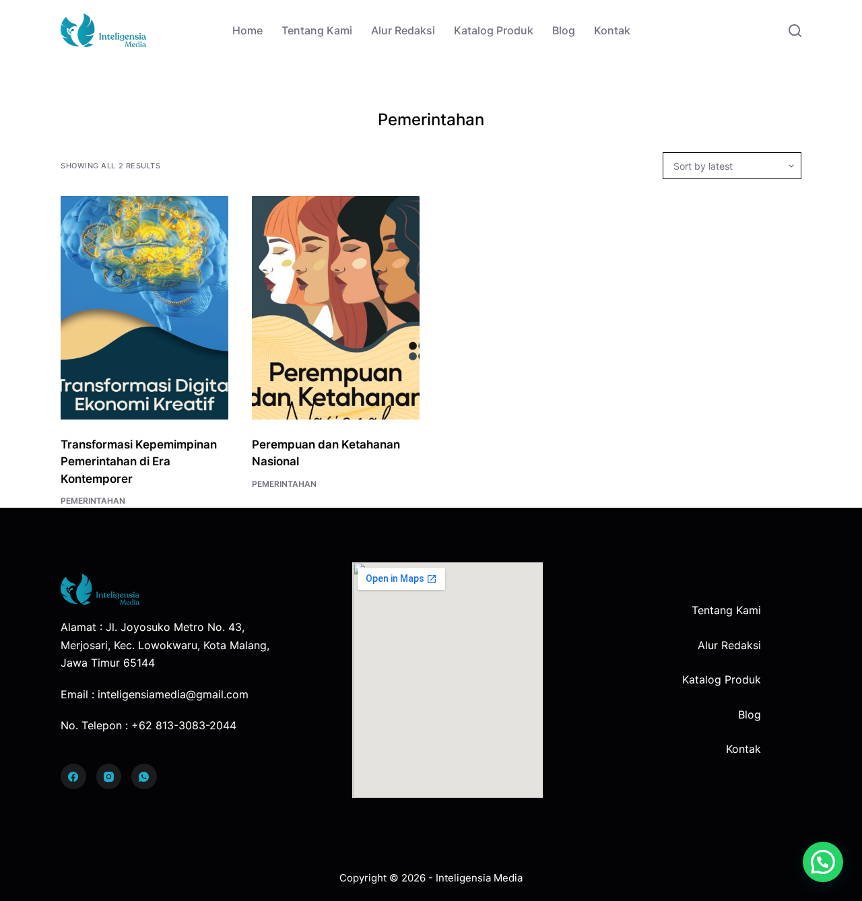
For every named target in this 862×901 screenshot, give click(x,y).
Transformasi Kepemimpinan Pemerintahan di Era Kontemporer (139, 462)
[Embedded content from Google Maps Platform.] (447, 680)
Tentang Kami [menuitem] (316, 30)
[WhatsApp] (144, 776)
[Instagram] (109, 776)
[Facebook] (73, 776)
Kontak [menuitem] (612, 30)
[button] (823, 862)
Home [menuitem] (247, 30)
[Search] (795, 30)
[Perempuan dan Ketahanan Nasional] (336, 308)
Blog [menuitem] (563, 30)
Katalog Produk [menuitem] (493, 30)
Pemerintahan (93, 501)
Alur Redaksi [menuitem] (403, 30)
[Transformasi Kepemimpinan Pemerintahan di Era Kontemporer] (144, 308)
